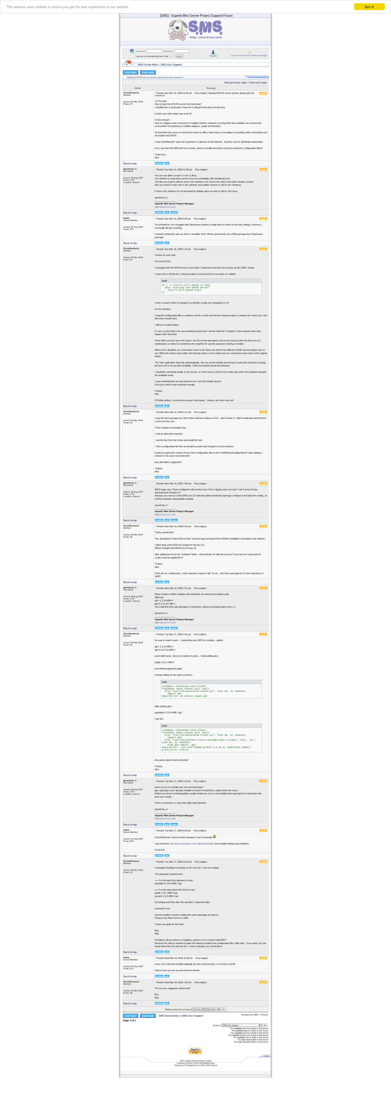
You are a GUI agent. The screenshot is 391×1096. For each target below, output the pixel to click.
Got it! (369, 6)
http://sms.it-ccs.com (165, 207)
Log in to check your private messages (249, 55)
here (182, 175)
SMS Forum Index (148, 64)
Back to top (130, 163)
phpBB (189, 1063)
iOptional (213, 1065)
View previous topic (235, 82)
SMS (182, 1061)
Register (213, 56)
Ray (197, 1065)
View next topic (258, 82)
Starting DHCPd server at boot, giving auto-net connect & (155, 77)
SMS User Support (171, 64)
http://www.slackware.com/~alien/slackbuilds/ (192, 843)
